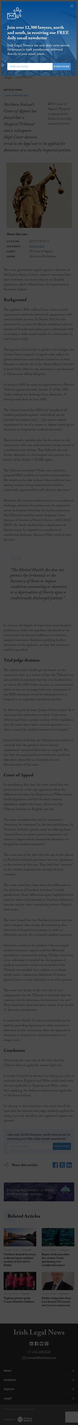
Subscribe (62, 66)
